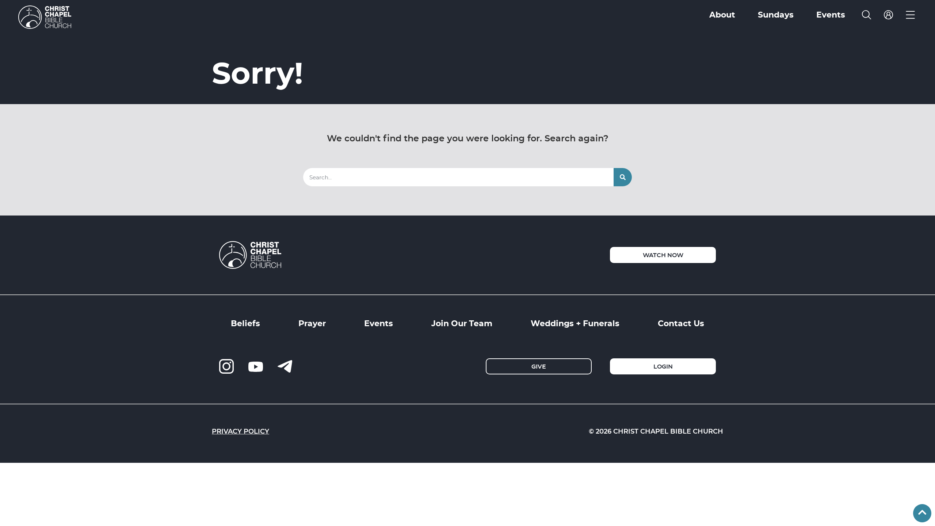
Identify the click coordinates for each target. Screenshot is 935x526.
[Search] (623, 177)
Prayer (312, 322)
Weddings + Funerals (575, 322)
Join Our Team (461, 322)
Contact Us (681, 322)
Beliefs (245, 322)
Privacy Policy (240, 431)
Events (378, 322)
